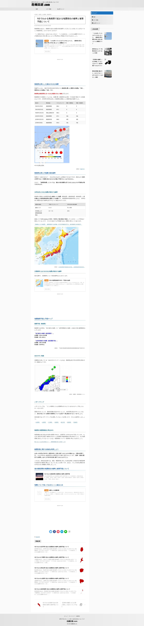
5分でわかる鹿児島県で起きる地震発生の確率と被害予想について (52, 589)
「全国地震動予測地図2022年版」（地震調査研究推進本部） (71, 267)
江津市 (50, 422)
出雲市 (38, 422)
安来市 (75, 422)
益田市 (69, 422)
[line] (65, 531)
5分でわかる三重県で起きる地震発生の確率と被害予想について (51, 557)
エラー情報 (48, 9)
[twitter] (50, 531)
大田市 (44, 422)
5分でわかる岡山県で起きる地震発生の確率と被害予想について (51, 568)
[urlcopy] (69, 531)
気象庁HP (82, 169)
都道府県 (38, 537)
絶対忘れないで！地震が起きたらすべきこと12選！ (97, 51)
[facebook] (54, 531)
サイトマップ (71, 616)
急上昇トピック (60, 9)
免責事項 (78, 616)
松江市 (63, 422)
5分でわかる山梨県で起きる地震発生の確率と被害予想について (51, 578)
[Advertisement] (60, 70)
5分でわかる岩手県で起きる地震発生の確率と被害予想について (51, 546)
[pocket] (58, 531)
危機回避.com (72, 621)
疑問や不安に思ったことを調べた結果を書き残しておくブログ (72, 619)
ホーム (65, 616)
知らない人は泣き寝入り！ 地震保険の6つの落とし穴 (50, 442)
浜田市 (56, 422)
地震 (37, 9)
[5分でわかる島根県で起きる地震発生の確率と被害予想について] (61, 531)
